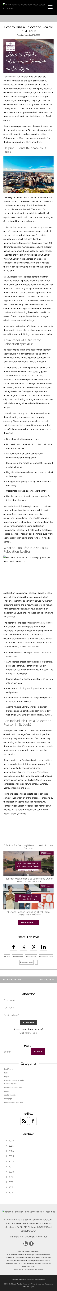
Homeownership (10, 1084)
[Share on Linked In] (43, 947)
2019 (11, 1176)
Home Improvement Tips (13, 1102)
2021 (11, 1166)
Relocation (18, 956)
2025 (11, 1145)
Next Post (45, 979)
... (36, 962)
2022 (11, 1161)
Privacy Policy (18, 1269)
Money (6, 1091)
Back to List (28, 922)
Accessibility (29, 1269)
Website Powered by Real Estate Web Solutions (28, 1280)
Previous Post (14, 979)
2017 (11, 1187)
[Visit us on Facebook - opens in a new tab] (33, 1121)
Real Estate (31, 956)
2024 (11, 1151)
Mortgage (8, 1098)
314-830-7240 (25, 1236)
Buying (6, 1076)
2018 (11, 1182)
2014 (11, 1192)
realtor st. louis (27, 962)
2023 (11, 1156)
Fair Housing (39, 1269)
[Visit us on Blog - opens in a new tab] (24, 1121)
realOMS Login (28, 1287)
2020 (11, 1171)
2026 (11, 1140)
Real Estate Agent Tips (13, 1087)
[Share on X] (23, 947)
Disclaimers (49, 1284)
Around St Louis (47, 956)
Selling (6, 1073)
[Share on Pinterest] (33, 947)
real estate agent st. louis (14, 1080)
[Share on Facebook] (13, 947)
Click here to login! (28, 1032)
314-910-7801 (40, 1236)
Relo (8, 956)
